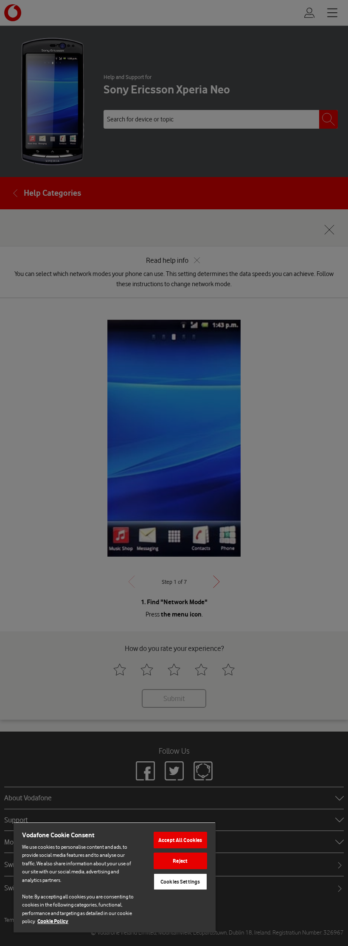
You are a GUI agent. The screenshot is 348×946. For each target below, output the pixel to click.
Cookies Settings (180, 881)
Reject (180, 861)
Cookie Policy (52, 921)
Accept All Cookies (180, 840)
